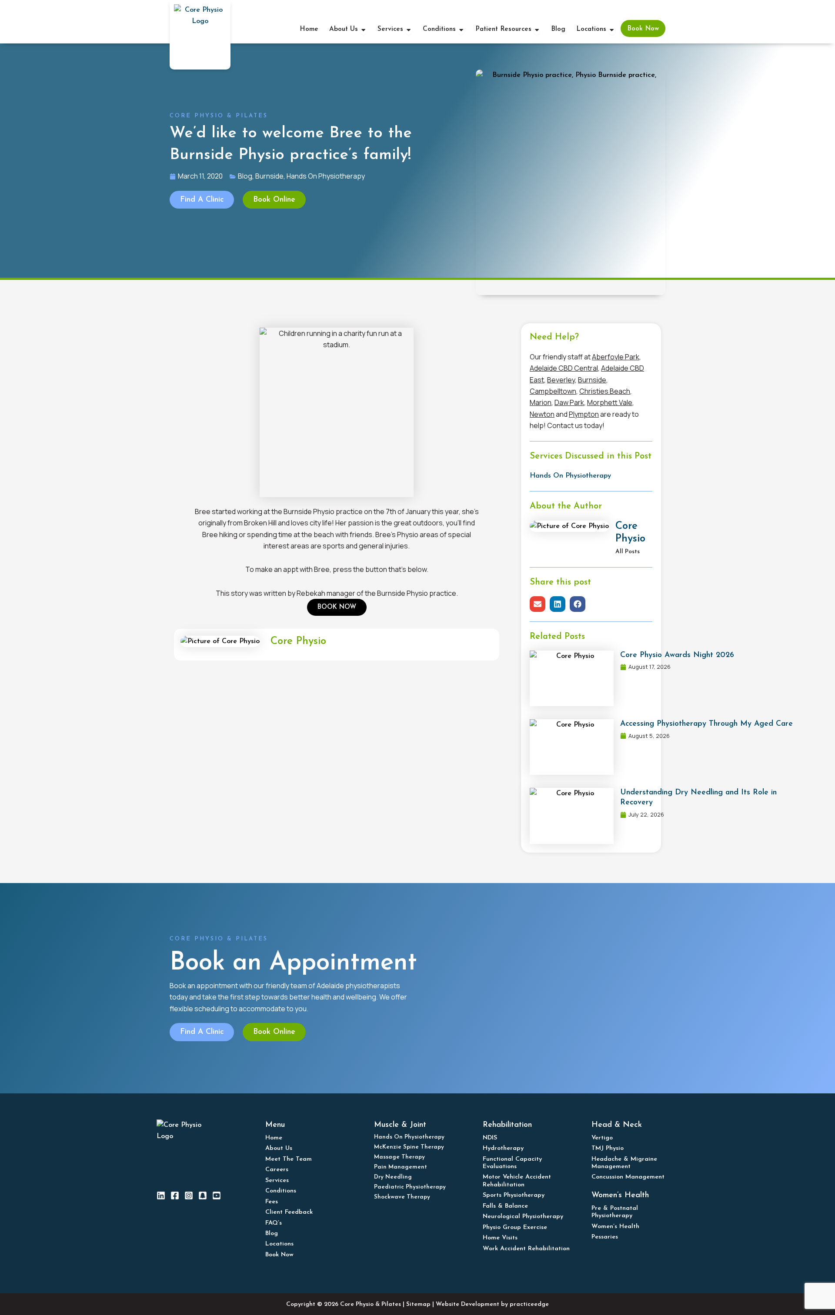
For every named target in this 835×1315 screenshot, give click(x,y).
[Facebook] (174, 1195)
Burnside (592, 380)
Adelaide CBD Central (564, 368)
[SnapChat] (202, 1195)
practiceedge (529, 1304)
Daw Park (569, 402)
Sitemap (418, 1304)
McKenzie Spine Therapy (409, 1147)
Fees (271, 1202)
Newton (542, 414)
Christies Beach (604, 391)
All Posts (627, 552)
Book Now (279, 1255)
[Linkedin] (161, 1195)
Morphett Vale (609, 402)
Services (277, 1180)
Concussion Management (628, 1177)
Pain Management (400, 1167)
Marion (540, 402)
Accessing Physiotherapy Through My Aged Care (706, 723)
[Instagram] (188, 1195)
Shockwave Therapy (402, 1197)
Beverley (561, 380)
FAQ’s (273, 1223)
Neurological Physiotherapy (523, 1216)
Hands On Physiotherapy (570, 475)
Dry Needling (393, 1177)
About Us (278, 1148)
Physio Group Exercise (515, 1227)
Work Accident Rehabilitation (526, 1248)
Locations (279, 1244)
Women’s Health (615, 1226)
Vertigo (602, 1138)
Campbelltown (553, 391)
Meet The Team (288, 1159)
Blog (271, 1233)
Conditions (280, 1191)
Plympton (584, 414)
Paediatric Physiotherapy (410, 1187)
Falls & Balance (505, 1206)
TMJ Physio (607, 1148)
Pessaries (604, 1237)
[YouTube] (216, 1195)
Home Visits (500, 1238)
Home (273, 1138)
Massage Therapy (399, 1157)
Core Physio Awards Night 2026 (677, 655)
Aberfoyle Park (615, 357)
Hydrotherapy (503, 1148)
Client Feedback (289, 1212)
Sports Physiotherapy (513, 1195)
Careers (276, 1169)
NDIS (490, 1138)
